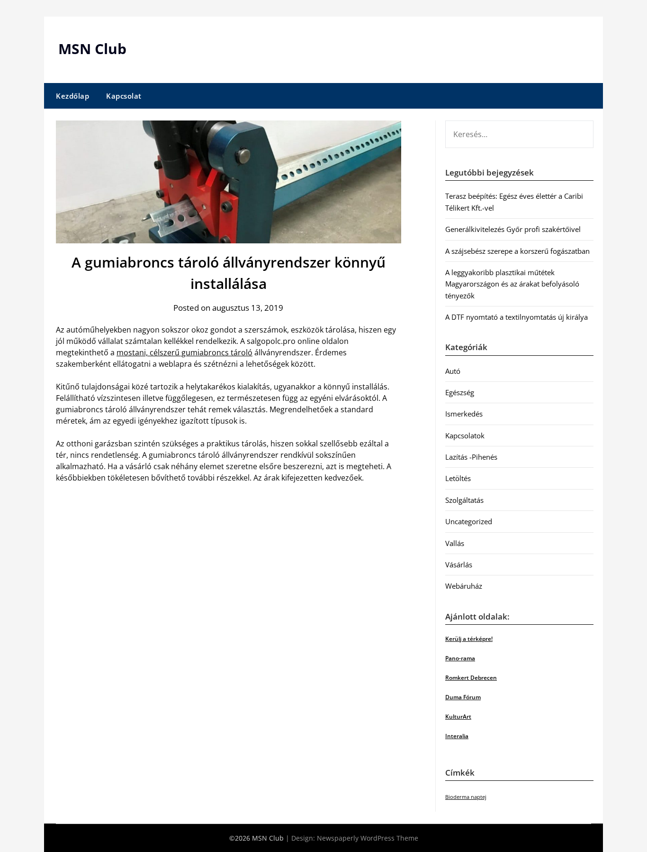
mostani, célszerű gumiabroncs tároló (184, 352)
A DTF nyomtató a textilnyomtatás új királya (516, 317)
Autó (452, 371)
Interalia (456, 736)
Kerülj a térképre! (469, 639)
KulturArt (458, 717)
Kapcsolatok (465, 435)
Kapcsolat (124, 96)
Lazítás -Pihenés (471, 457)
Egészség (459, 392)
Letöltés (458, 478)
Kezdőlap (72, 96)
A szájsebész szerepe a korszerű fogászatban (517, 251)
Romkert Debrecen (471, 678)
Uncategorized (468, 521)
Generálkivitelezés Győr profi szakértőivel (513, 229)
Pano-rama (460, 658)
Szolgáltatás (464, 500)
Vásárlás (458, 564)
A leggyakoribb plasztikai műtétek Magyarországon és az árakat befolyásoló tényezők (512, 284)
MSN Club (92, 48)
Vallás (454, 543)
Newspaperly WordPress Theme (367, 838)
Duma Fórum (463, 697)
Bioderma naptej (465, 797)
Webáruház (463, 586)
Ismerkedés (464, 413)
